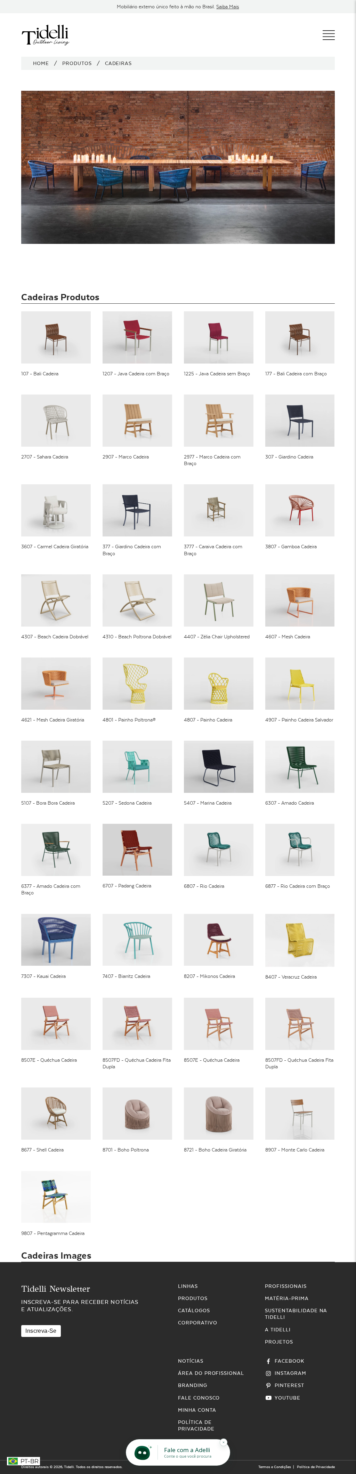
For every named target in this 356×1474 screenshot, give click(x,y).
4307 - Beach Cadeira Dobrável (54, 636)
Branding (192, 1385)
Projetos (279, 1342)
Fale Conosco (199, 1398)
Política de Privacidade (316, 1467)
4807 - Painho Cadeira (208, 720)
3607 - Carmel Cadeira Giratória (54, 546)
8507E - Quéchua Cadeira (49, 1060)
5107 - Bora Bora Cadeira (48, 803)
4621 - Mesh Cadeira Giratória (52, 720)
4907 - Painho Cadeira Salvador (299, 720)
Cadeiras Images (56, 1255)
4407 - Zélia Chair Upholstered (217, 636)
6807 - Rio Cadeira (204, 886)
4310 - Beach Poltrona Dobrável (137, 636)
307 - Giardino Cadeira (289, 457)
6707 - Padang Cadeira (127, 886)
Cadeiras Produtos (60, 297)
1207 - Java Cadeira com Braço (136, 373)
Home (41, 63)
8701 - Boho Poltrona (126, 1150)
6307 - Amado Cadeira (289, 803)
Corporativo (197, 1322)
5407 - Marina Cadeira (208, 803)
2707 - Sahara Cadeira (44, 457)
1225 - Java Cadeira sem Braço (217, 373)
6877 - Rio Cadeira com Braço (297, 886)
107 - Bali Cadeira (39, 373)
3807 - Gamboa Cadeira (291, 546)
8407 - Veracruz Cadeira (291, 977)
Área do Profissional (211, 1373)
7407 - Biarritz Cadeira (126, 976)
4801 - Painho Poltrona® (129, 720)
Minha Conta (197, 1410)
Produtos (77, 63)
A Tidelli (278, 1329)
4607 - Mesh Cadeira (287, 636)
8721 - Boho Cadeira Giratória (215, 1150)
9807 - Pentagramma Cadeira (52, 1233)
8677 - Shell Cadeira (42, 1150)
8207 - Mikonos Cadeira (209, 976)
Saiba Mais (227, 6)
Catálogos (194, 1310)
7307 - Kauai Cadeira (43, 976)
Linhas (188, 1286)
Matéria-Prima (286, 1298)
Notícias (190, 1361)
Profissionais (285, 1286)
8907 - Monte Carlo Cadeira (294, 1150)
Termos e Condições (274, 1467)
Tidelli (69, 1467)
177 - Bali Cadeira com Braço (296, 373)
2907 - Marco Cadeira (126, 457)
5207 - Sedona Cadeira (127, 803)
